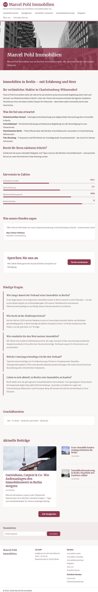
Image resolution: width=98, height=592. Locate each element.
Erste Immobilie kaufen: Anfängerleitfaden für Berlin (82, 450)
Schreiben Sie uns (21, 17)
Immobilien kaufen (10, 13)
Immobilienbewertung (65, 13)
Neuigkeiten (26, 13)
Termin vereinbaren (79, 262)
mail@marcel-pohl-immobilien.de (47, 553)
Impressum (71, 578)
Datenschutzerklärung (75, 582)
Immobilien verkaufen (44, 13)
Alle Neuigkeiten (49, 514)
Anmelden (54, 534)
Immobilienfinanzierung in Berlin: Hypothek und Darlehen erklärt (83, 473)
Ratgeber (81, 13)
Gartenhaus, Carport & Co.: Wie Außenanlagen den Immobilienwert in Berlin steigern (27, 480)
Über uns (6, 17)
